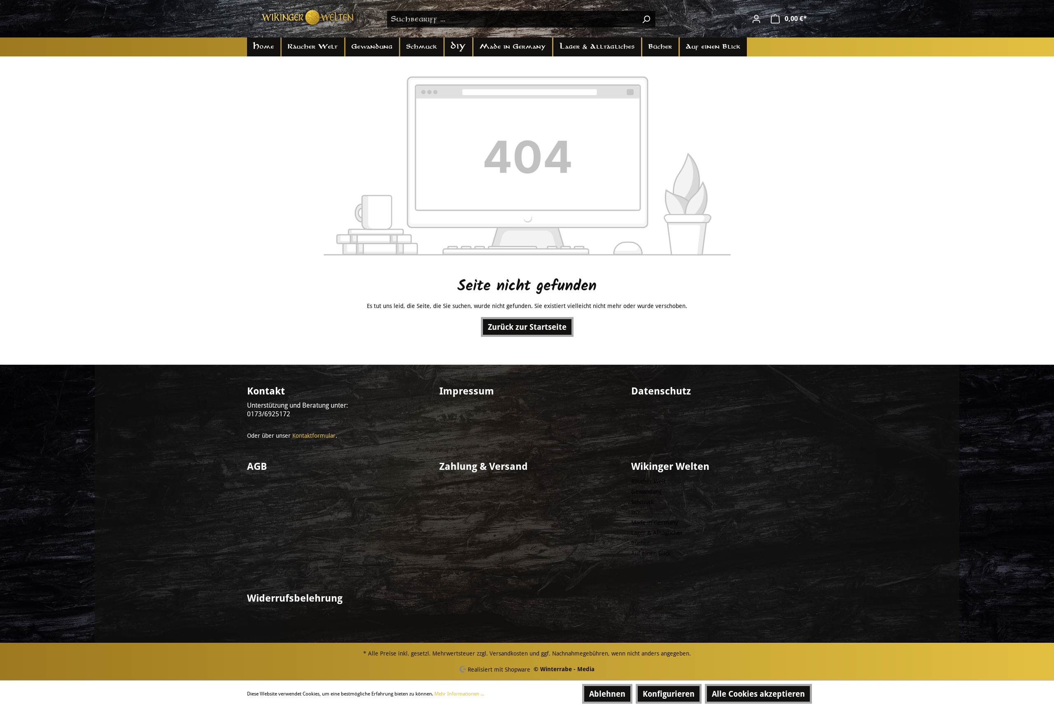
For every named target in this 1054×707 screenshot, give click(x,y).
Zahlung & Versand (483, 466)
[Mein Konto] (756, 19)
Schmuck (642, 502)
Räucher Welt (648, 481)
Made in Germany (654, 522)
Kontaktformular (314, 435)
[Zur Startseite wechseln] (309, 17)
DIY (635, 512)
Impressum (466, 391)
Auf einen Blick (651, 553)
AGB (257, 466)
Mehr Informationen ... (459, 694)
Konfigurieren (669, 693)
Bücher (640, 543)
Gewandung (646, 491)
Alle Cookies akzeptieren (758, 693)
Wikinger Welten (670, 466)
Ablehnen (607, 693)
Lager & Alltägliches (657, 533)
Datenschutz (661, 391)
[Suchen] (646, 19)
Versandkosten (509, 653)
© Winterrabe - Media (564, 669)
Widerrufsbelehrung (295, 598)
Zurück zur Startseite (527, 326)
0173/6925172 (268, 414)
